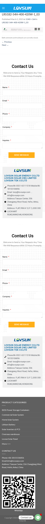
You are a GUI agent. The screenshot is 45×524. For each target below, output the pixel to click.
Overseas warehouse (11, 434)
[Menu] (3, 8)
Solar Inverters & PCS (11, 429)
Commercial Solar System (13, 415)
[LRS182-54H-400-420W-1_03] (22, 29)
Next (5, 45)
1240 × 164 (31, 19)
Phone (5, 114)
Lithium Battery (8, 424)
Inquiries (6, 140)
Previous (7, 42)
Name (5, 87)
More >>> (6, 444)
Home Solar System (10, 419)
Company (6, 127)
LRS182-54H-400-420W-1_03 (15, 22)
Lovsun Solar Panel (10, 439)
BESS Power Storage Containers (15, 410)
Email (4, 101)
